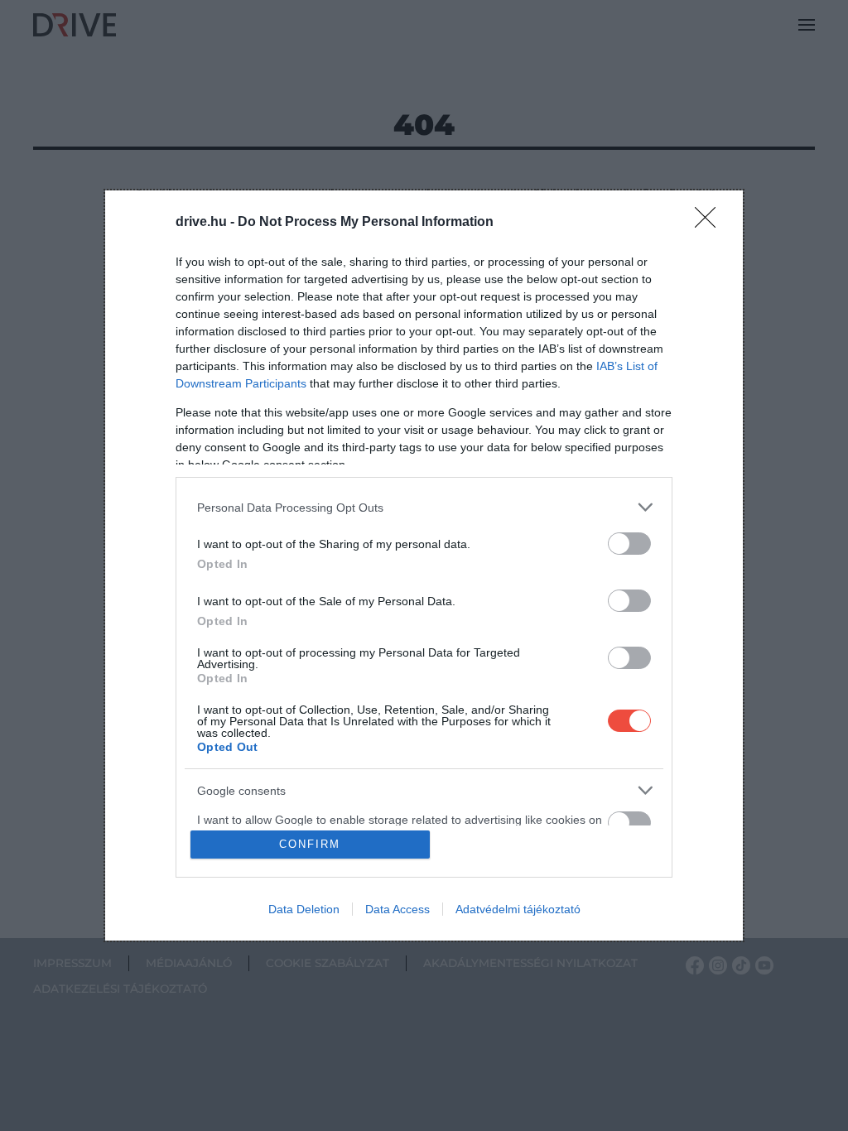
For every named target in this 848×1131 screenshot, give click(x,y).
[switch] (629, 543)
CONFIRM (309, 844)
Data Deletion (304, 909)
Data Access (397, 909)
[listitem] (424, 507)
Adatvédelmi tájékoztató (518, 909)
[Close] (710, 222)
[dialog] (424, 565)
